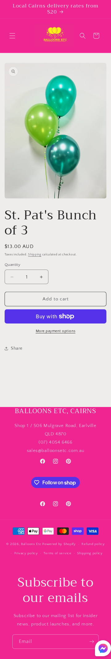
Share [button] (17, 348)
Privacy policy (26, 553)
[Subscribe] (91, 641)
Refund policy (93, 544)
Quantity (12, 264)
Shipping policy (90, 553)
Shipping (34, 254)
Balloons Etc (31, 544)
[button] (12, 36)
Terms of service (57, 553)
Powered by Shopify (59, 544)
